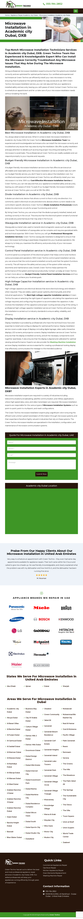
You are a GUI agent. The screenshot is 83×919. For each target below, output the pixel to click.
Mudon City (49, 837)
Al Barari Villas (13, 723)
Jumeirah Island (50, 755)
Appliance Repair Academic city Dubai (24, 15)
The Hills (66, 769)
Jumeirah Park (50, 770)
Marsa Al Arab (50, 814)
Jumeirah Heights (51, 750)
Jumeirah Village (51, 776)
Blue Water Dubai (14, 837)
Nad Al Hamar (68, 723)
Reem (65, 746)
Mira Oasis (48, 826)
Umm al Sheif (68, 822)
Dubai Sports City (33, 827)
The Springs (68, 790)
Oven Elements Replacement (54, 873)
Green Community (51, 714)
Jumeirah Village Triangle (51, 792)
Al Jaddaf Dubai (13, 746)
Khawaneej (49, 800)
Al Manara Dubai (13, 758)
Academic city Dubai (13, 710)
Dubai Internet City (32, 772)
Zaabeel (66, 842)
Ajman (28, 686)
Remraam (67, 752)
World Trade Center (68, 835)
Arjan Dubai (12, 817)
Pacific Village (69, 735)
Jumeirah (48, 726)
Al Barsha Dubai (13, 729)
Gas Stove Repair (49, 868)
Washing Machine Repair (52, 876)
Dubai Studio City (33, 833)
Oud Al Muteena (69, 729)
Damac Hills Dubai (33, 745)
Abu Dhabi (11, 686)
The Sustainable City (69, 797)
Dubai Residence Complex (33, 805)
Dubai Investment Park (33, 781)
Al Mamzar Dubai (14, 752)
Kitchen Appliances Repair (53, 870)
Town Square (68, 816)
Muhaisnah (67, 709)
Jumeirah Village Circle (51, 783)
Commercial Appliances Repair (55, 865)
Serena (66, 758)
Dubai (46, 686)
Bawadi (10, 832)
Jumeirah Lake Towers (50, 762)
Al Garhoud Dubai (14, 741)
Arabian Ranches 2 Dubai (14, 791)
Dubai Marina (31, 789)
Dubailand (30, 839)
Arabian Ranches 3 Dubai (14, 800)
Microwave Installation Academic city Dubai (54, 15)
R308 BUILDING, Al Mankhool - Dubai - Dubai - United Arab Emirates (61, 895)
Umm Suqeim (68, 828)
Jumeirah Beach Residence (51, 733)
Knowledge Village (49, 807)
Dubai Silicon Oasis (31, 814)
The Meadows (69, 775)
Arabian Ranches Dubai (14, 809)
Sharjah (66, 686)
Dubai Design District (31, 757)
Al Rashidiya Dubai (12, 765)
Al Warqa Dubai (13, 773)
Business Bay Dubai (31, 710)
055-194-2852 (54, 3)
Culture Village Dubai (32, 728)
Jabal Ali (47, 720)
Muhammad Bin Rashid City (69, 716)
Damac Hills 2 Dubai (31, 737)
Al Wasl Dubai (12, 784)
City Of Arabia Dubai (31, 719)
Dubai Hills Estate (33, 765)
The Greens (68, 764)
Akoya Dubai (12, 718)
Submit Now (41, 474)
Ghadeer (48, 709)
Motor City (48, 832)
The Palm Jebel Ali (69, 782)
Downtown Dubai (33, 750)
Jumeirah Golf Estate (50, 742)
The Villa (66, 810)
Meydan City (49, 820)
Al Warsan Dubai (14, 778)
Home (7, 15)
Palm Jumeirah (69, 741)
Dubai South (31, 822)
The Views (67, 805)
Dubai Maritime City (32, 796)
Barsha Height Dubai (13, 824)
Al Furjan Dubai (13, 735)
